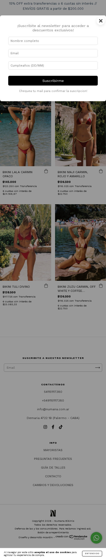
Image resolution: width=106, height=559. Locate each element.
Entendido (92, 553)
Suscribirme (53, 81)
